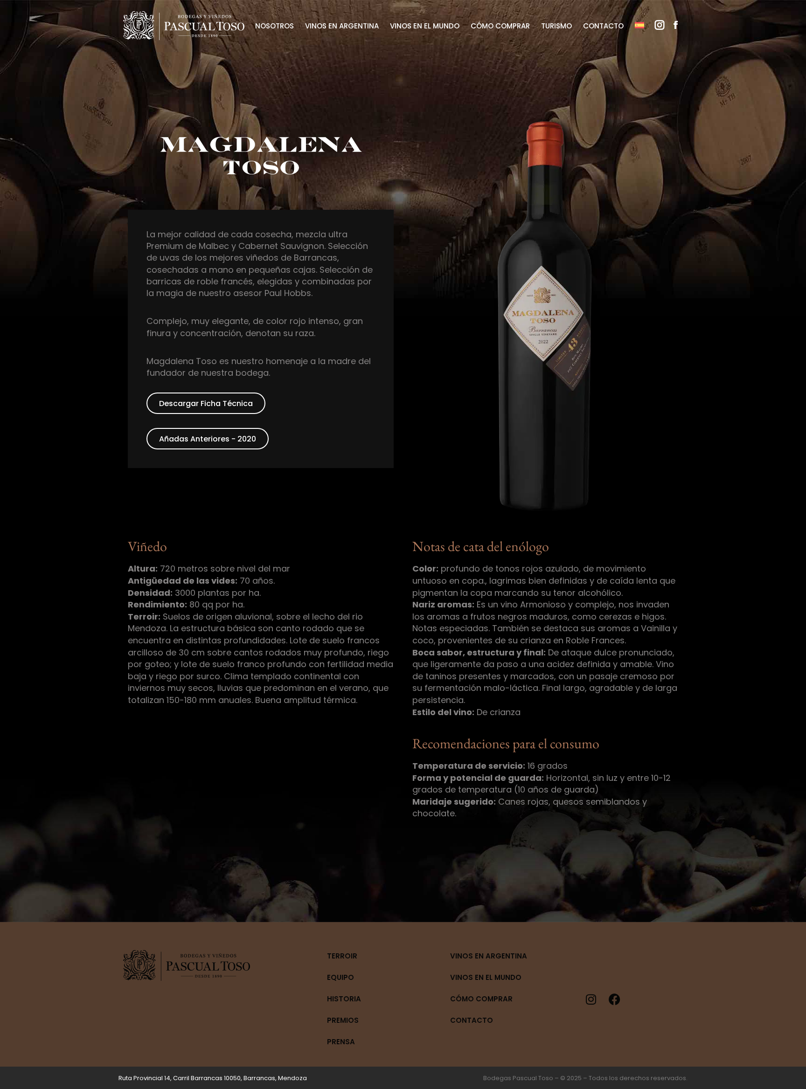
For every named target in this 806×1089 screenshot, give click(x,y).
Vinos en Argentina (488, 956)
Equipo (340, 977)
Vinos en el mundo (485, 977)
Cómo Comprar (481, 999)
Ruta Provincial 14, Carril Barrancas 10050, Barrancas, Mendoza (212, 1078)
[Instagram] (591, 999)
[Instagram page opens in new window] (660, 25)
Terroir (342, 956)
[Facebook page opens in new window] (676, 25)
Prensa (341, 1042)
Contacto (471, 1020)
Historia (344, 999)
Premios (343, 1020)
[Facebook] (614, 999)
